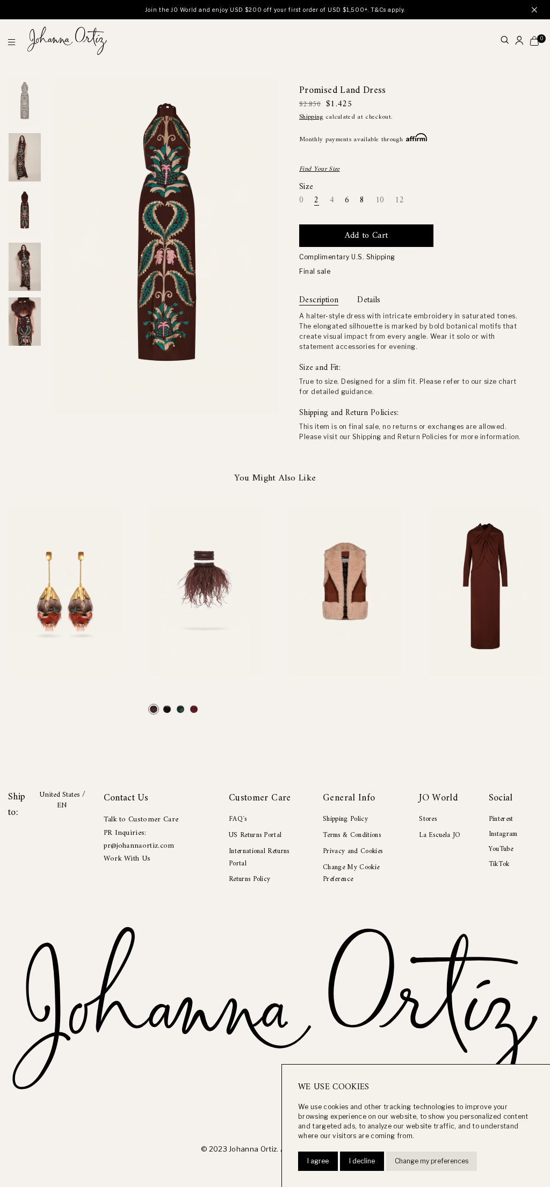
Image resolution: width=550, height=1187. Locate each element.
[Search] (504, 41)
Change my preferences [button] (431, 1161)
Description (318, 300)
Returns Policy (249, 879)
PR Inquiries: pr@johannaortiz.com (139, 839)
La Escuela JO (439, 835)
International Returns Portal (259, 857)
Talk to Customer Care (141, 819)
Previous (25, 67)
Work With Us (127, 858)
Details (368, 300)
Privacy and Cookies (352, 851)
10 (380, 201)
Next (25, 357)
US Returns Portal (255, 835)
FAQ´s (238, 819)
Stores (428, 819)
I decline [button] (362, 1161)
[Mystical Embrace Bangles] (153, 709)
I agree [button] (318, 1161)
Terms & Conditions (352, 835)
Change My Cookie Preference (351, 873)
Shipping (311, 117)
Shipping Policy (345, 819)
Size (306, 187)
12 (399, 201)
